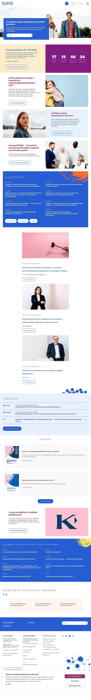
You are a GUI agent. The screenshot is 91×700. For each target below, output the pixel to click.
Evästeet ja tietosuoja (49, 639)
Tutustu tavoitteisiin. (17, 103)
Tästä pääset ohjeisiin (17, 530)
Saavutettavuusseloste (29, 659)
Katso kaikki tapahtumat (12, 428)
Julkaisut (31, 622)
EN (81, 3)
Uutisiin (33, 221)
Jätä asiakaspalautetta (29, 646)
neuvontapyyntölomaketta (30, 643)
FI (73, 3)
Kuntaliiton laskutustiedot (10, 650)
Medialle (25, 655)
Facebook (3, 594)
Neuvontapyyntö (8, 622)
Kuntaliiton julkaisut (48, 641)
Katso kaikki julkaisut (45, 501)
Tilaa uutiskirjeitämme (49, 645)
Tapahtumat (7, 626)
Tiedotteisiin (23, 221)
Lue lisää (8, 684)
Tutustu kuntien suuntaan (61, 133)
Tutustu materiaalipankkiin (19, 163)
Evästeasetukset (75, 686)
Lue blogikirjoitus (29, 279)
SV (77, 3)
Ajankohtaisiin (11, 221)
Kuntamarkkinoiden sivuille (17, 67)
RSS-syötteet (46, 643)
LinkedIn (6, 594)
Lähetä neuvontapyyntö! (13, 669)
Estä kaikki (75, 681)
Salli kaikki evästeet (75, 676)
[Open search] (67, 3)
